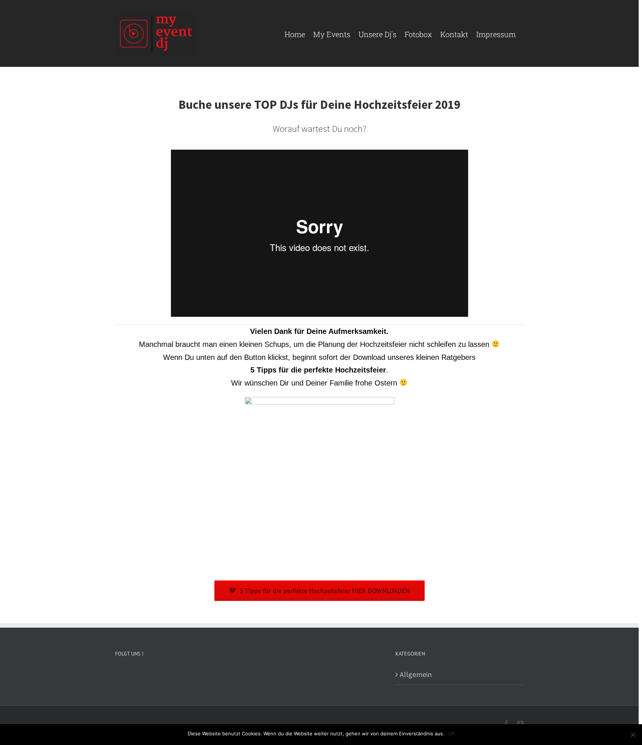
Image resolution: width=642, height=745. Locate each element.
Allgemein (416, 674)
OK (451, 733)
